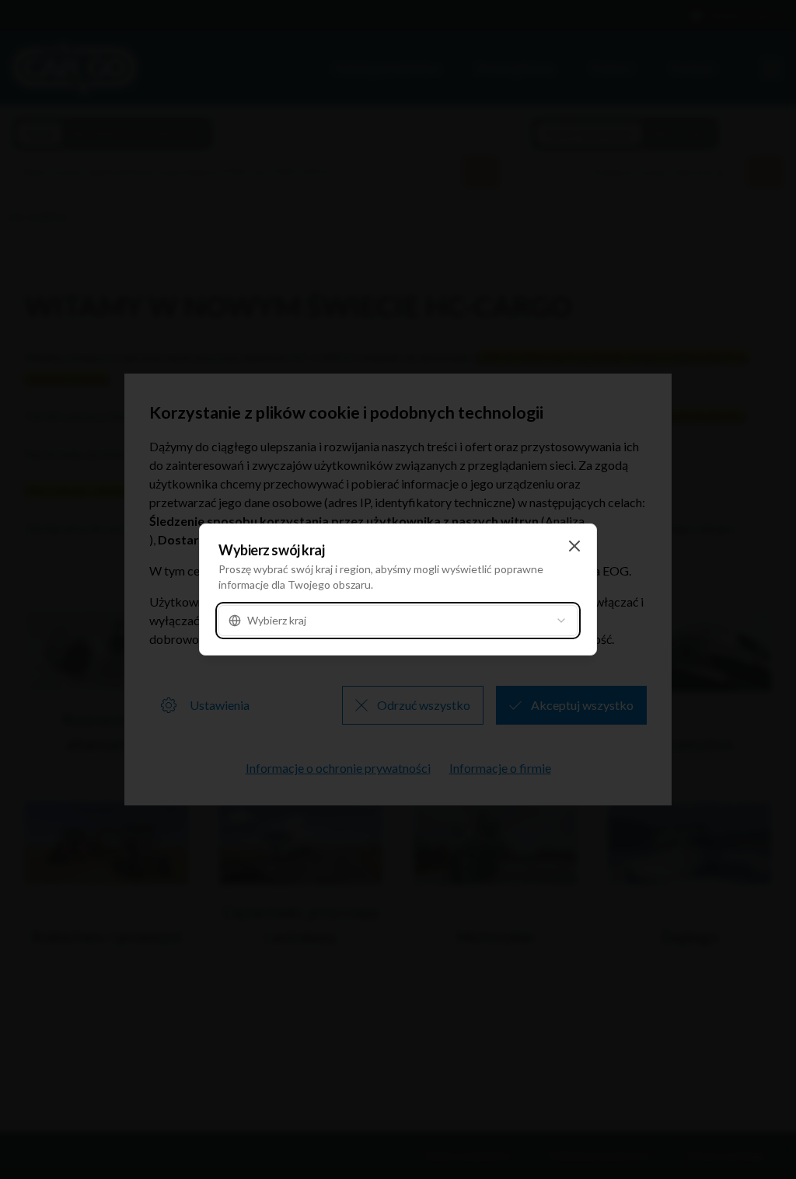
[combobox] (398, 620)
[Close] (574, 546)
